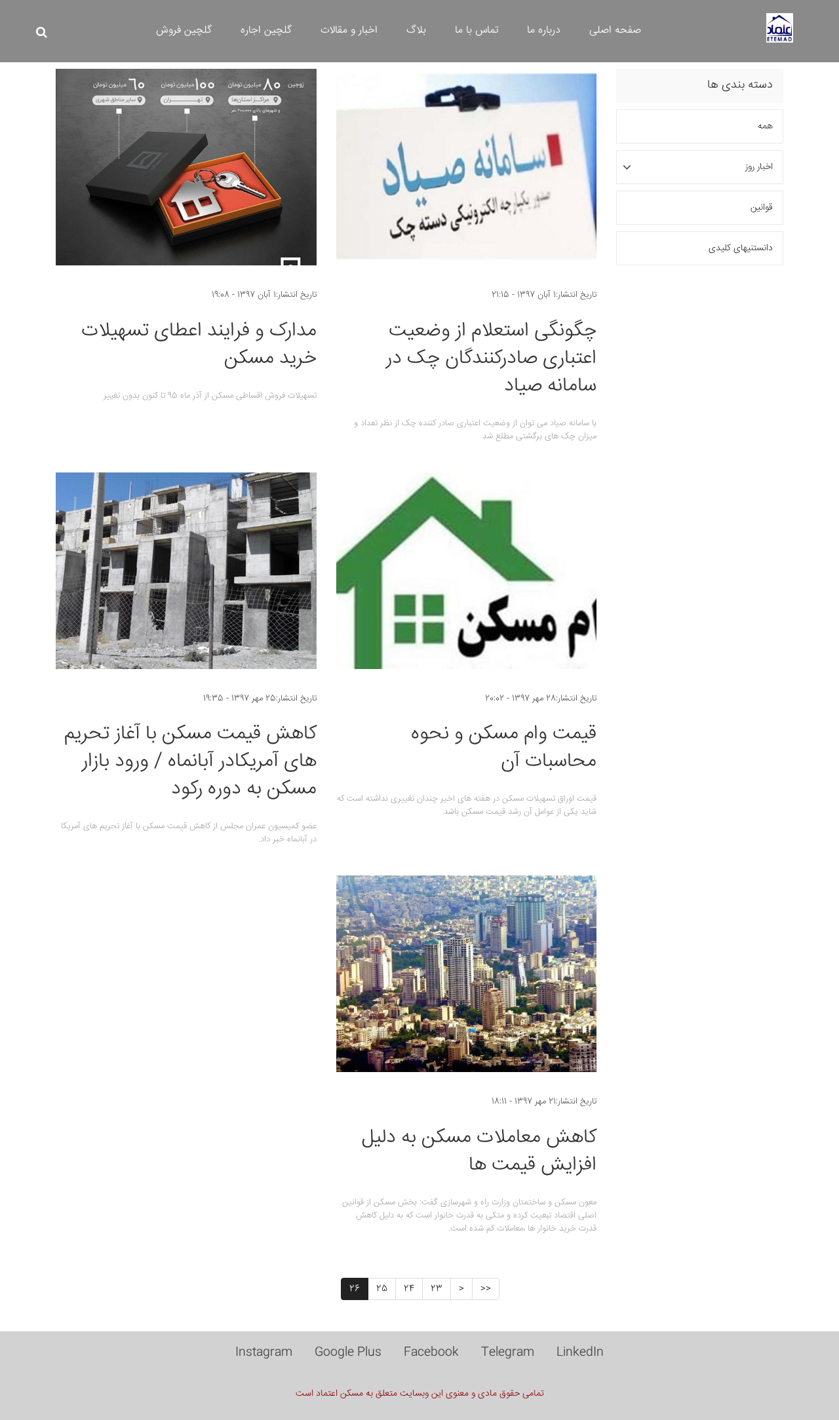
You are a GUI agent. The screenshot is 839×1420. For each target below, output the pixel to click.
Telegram (507, 1352)
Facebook (431, 1352)
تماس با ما (476, 30)
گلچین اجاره (266, 30)
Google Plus (348, 1352)
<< (485, 1289)
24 (409, 1289)
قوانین (762, 208)
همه (765, 126)
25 (381, 1289)
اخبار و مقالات (349, 30)
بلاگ (416, 30)
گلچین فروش (184, 30)
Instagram (263, 1352)
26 (354, 1289)
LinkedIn (580, 1352)
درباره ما (543, 30)
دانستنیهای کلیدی (741, 248)
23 (436, 1289)
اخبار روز (759, 167)
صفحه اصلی (615, 30)
